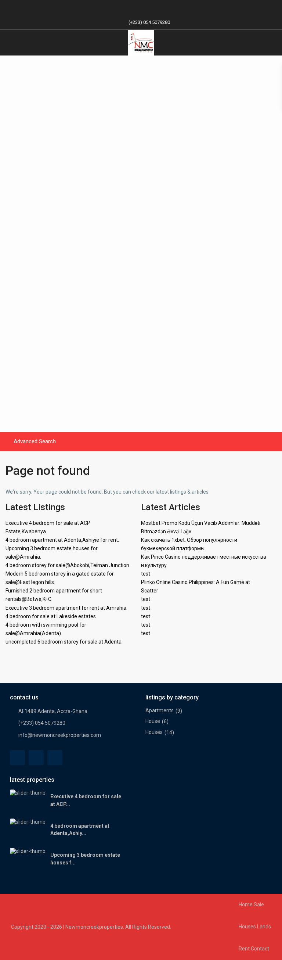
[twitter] (36, 757)
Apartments (159, 710)
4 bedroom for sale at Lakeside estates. (51, 616)
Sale (259, 904)
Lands (264, 926)
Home (246, 904)
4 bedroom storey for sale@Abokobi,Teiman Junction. (68, 565)
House (152, 721)
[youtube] (148, 7)
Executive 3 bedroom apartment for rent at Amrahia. (66, 608)
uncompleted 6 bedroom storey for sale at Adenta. (64, 642)
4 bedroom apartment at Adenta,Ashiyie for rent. (62, 540)
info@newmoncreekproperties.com (59, 735)
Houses (154, 732)
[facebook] (118, 7)
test (145, 574)
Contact (260, 949)
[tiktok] (133, 7)
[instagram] (163, 7)
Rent (244, 949)
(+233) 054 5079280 (149, 22)
